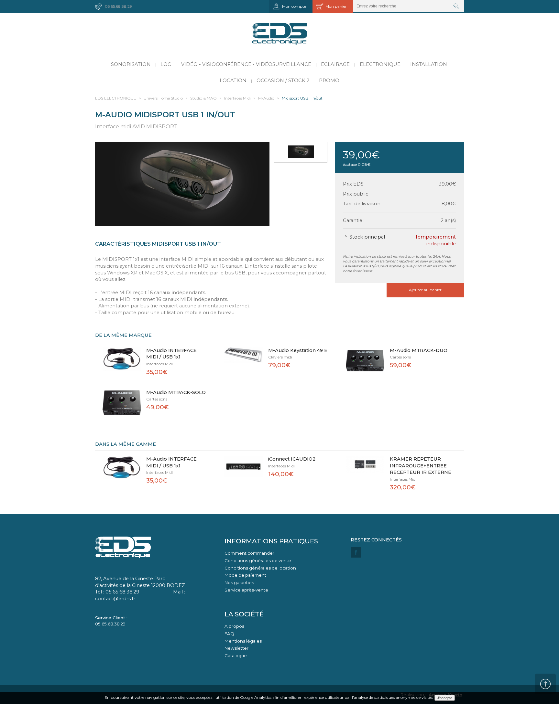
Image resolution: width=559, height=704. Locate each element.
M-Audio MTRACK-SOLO (176, 392)
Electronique (380, 64)
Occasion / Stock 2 (283, 80)
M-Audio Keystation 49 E (297, 350)
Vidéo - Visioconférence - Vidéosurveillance (246, 64)
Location (233, 80)
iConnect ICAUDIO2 (291, 459)
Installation (428, 64)
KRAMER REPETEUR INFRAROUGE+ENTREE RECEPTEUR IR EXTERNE (420, 465)
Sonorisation (131, 64)
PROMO (329, 80)
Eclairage (335, 64)
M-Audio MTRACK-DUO (418, 350)
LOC (165, 64)
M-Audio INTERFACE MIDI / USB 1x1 (171, 353)
